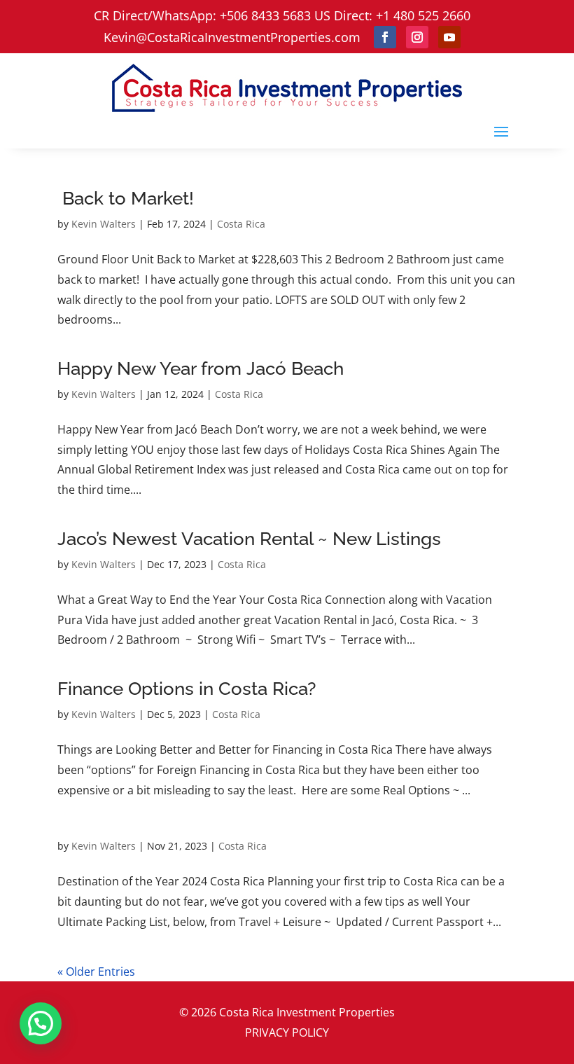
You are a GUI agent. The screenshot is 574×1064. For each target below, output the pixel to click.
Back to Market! (128, 198)
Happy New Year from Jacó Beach (200, 368)
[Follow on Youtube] (449, 37)
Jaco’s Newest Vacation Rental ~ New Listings (249, 538)
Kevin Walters (103, 223)
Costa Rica (241, 223)
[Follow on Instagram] (417, 37)
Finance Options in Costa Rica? (189, 688)
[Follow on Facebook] (385, 37)
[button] (41, 1023)
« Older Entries (96, 971)
